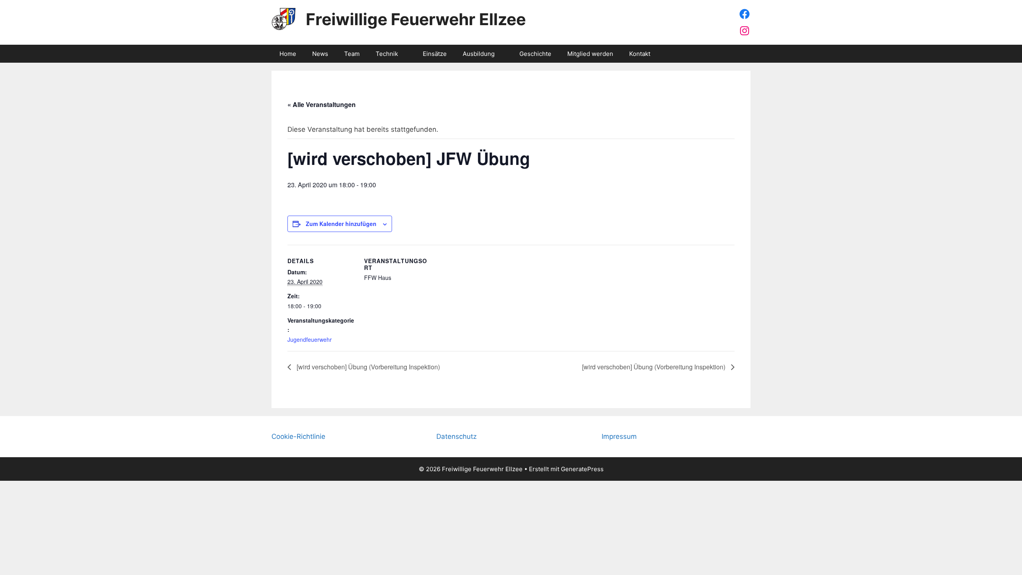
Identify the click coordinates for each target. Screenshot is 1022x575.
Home (287, 54)
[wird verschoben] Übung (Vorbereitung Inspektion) (367, 366)
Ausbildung (479, 54)
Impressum (619, 436)
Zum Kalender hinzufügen (341, 224)
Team (352, 54)
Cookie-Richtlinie (298, 436)
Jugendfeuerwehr (309, 339)
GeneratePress (582, 469)
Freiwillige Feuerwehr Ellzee (416, 19)
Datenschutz (456, 436)
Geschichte (535, 54)
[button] (406, 54)
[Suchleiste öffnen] (739, 54)
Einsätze (435, 54)
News (320, 54)
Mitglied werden (590, 54)
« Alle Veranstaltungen (321, 104)
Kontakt (639, 54)
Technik (387, 54)
